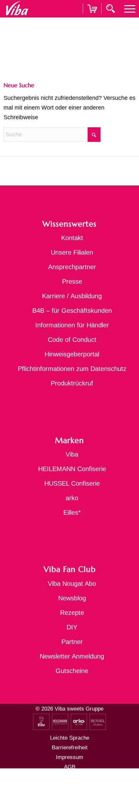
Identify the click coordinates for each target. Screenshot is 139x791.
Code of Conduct (72, 339)
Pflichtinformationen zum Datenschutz (72, 368)
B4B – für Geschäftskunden (72, 310)
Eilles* (72, 512)
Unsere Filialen (72, 252)
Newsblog (72, 598)
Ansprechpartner (72, 266)
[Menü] (126, 8)
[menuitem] (126, 8)
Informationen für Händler (72, 325)
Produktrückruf (72, 383)
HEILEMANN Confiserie (72, 468)
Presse (72, 281)
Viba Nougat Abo (72, 583)
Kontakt (72, 237)
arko (72, 497)
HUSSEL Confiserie (72, 483)
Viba (72, 454)
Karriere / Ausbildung (72, 296)
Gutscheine (72, 670)
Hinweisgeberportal (72, 354)
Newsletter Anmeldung (72, 656)
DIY (72, 627)
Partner (72, 641)
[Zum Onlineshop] (92, 16)
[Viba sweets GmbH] (17, 8)
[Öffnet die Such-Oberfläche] (111, 8)
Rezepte (72, 612)
